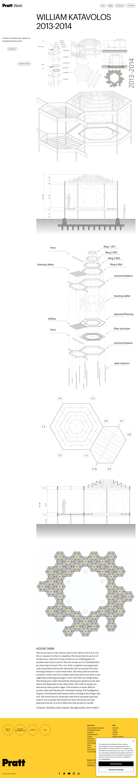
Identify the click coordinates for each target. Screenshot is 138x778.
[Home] (13, 762)
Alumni (89, 745)
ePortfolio (115, 727)
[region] (116, 757)
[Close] (133, 741)
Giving (89, 747)
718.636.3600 (91, 765)
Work (18, 5)
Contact (33, 730)
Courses (89, 736)
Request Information (20, 730)
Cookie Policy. (105, 759)
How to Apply (8, 730)
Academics (90, 732)
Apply (110, 5)
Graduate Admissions (93, 730)
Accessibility (91, 740)
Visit (45, 730)
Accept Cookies (116, 764)
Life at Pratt (90, 738)
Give (103, 5)
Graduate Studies (92, 734)
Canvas (115, 730)
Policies (115, 734)
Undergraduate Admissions (95, 727)
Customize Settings (116, 769)
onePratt (115, 732)
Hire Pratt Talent (92, 751)
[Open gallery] (86, 63)
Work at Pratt (91, 749)
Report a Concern (118, 736)
